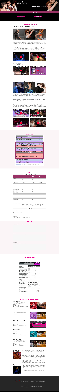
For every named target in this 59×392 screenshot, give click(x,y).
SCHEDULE (29, 1)
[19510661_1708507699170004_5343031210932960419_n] (29, 34)
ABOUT (26, 1)
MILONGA (40, 1)
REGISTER (43, 1)
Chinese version (39, 260)
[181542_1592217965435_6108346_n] (29, 87)
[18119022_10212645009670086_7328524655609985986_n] (18, 34)
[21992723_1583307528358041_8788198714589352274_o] (18, 87)
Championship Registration (38, 16)
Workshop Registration (21, 16)
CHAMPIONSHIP (36, 1)
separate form (26, 201)
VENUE (33, 1)
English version (35, 260)
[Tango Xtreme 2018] (14, 1)
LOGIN (45, 1)
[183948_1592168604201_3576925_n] (40, 87)
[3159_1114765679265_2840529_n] (40, 34)
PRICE (31, 1)
